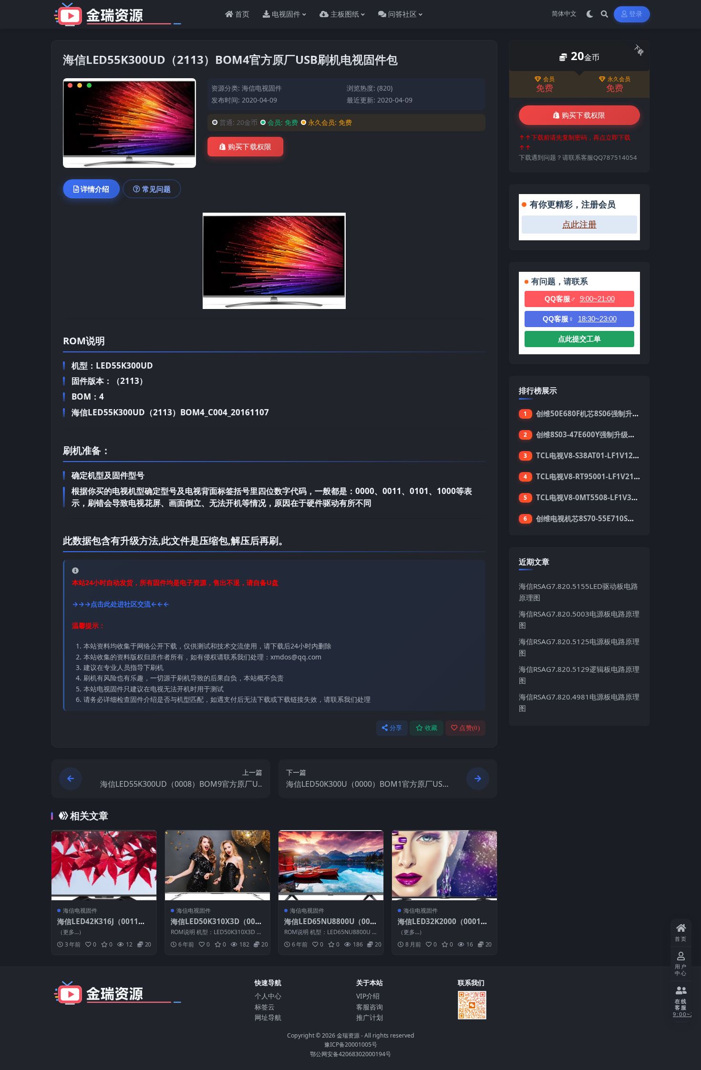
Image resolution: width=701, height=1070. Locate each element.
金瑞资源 (348, 1035)
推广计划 (369, 1017)
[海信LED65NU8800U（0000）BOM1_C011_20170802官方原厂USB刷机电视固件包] (330, 865)
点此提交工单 (579, 339)
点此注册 (579, 224)
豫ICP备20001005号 (350, 1044)
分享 (396, 727)
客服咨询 (369, 1006)
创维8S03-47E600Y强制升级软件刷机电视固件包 (614, 434)
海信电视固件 (262, 88)
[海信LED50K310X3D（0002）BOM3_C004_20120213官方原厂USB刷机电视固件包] (217, 865)
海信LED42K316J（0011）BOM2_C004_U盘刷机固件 (103, 926)
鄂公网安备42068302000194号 (350, 1054)
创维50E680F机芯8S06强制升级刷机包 (598, 413)
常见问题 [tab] (156, 189)
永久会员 (619, 79)
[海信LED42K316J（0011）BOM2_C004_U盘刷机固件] (104, 865)
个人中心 (268, 995)
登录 (636, 14)
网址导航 (268, 1017)
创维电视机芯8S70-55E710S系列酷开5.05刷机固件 (618, 518)
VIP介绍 (368, 995)
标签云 (265, 1006)
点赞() (469, 727)
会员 (549, 79)
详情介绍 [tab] (95, 189)
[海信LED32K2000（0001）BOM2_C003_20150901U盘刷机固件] (444, 865)
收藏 (431, 727)
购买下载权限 (250, 147)
